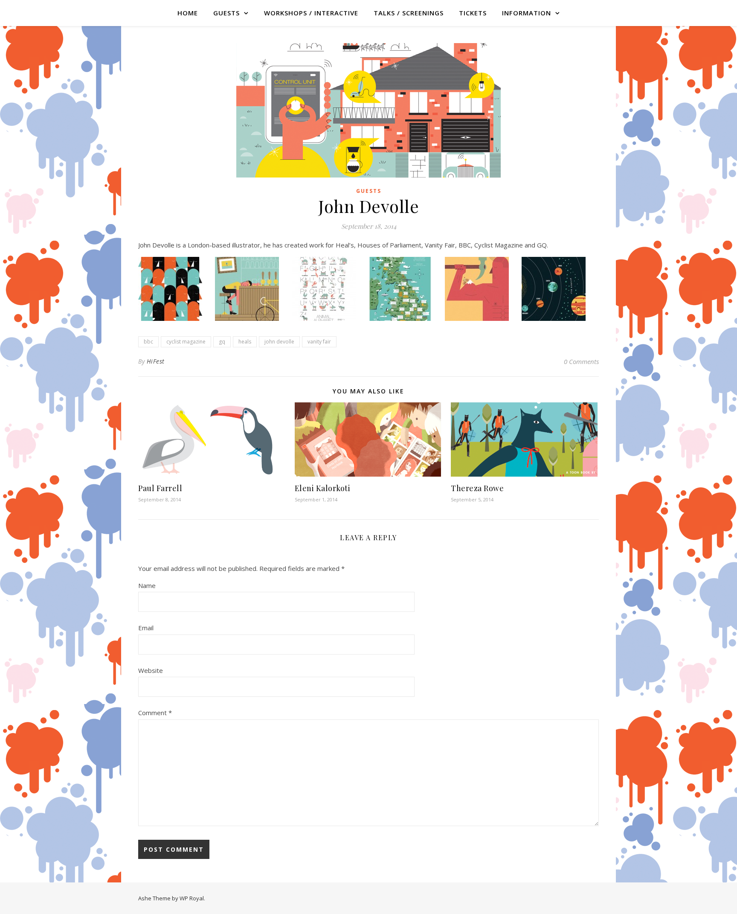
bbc (148, 341)
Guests (368, 191)
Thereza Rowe (477, 488)
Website (150, 670)
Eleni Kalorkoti (323, 488)
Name (147, 585)
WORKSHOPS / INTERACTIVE (311, 13)
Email (146, 627)
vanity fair (319, 341)
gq (222, 341)
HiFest (156, 361)
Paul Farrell (160, 488)
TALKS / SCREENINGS (409, 13)
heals (244, 341)
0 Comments (581, 361)
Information (526, 13)
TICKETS (473, 13)
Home (187, 13)
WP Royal (192, 898)
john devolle (279, 341)
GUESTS (226, 13)
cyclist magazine (186, 341)
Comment (155, 712)
